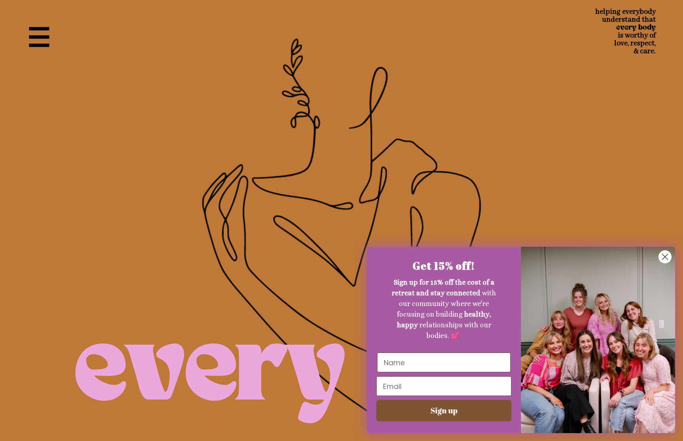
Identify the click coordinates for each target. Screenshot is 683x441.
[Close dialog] (665, 257)
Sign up (444, 410)
